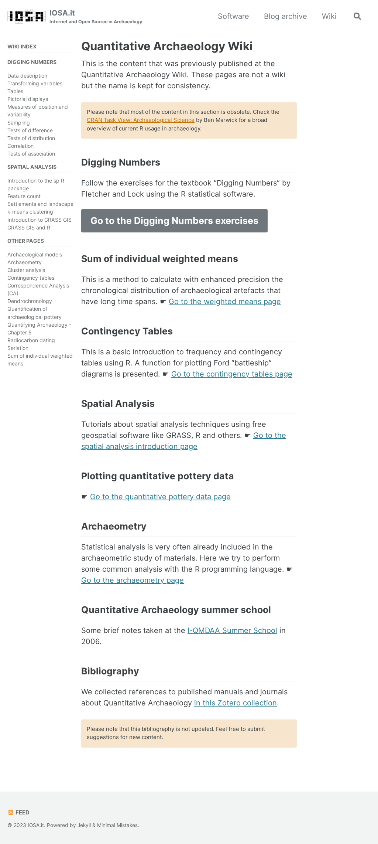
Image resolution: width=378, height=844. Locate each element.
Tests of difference (30, 130)
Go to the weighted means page (225, 301)
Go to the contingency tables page (231, 374)
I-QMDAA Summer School (232, 630)
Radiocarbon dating (31, 340)
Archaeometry (24, 262)
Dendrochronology (29, 301)
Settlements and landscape (40, 204)
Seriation (17, 348)
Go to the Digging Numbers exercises (174, 220)
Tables (15, 91)
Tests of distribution (31, 138)
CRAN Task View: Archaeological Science (141, 119)
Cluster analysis (26, 270)
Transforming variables (34, 83)
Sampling (18, 122)
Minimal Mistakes (117, 825)
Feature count (24, 196)
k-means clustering (30, 211)
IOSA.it (95, 16)
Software (233, 16)
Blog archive (285, 16)
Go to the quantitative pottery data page (160, 496)
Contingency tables (30, 278)
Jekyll (84, 825)
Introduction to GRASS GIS (39, 220)
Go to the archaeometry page (132, 580)
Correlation (20, 146)
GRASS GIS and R (28, 227)
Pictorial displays (27, 99)
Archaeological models (34, 254)
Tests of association (31, 153)
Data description (27, 75)
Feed (22, 812)
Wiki (329, 16)
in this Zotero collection (235, 702)
